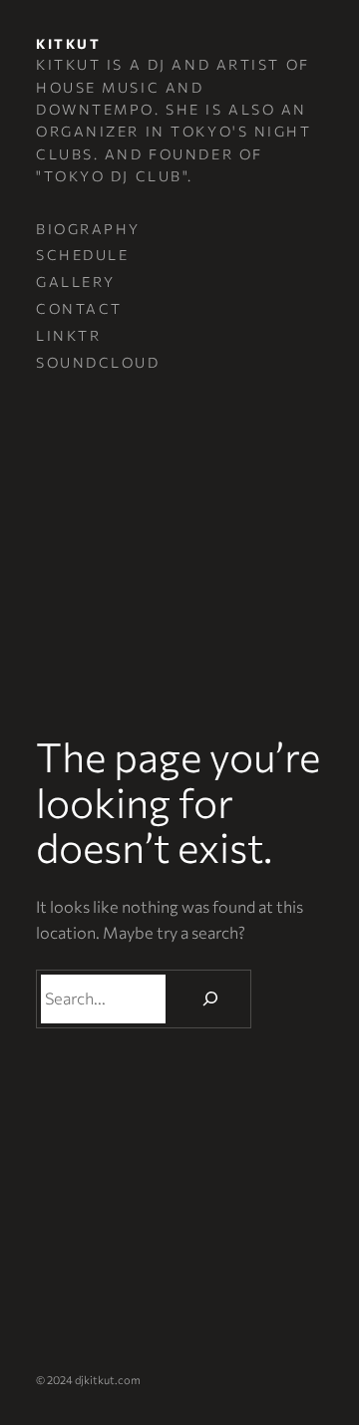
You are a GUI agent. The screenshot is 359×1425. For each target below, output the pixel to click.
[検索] (211, 999)
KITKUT (68, 43)
